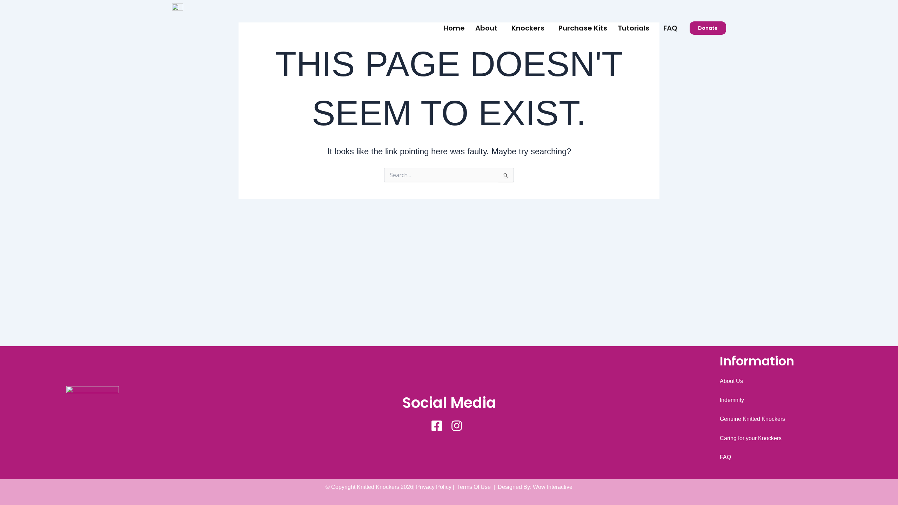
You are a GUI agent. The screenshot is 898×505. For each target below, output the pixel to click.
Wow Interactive (552, 487)
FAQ (670, 28)
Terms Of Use (474, 487)
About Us (731, 381)
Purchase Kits (582, 28)
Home (454, 28)
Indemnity (732, 400)
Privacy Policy (433, 487)
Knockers (527, 28)
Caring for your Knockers (751, 438)
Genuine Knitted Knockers (752, 419)
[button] (488, 28)
